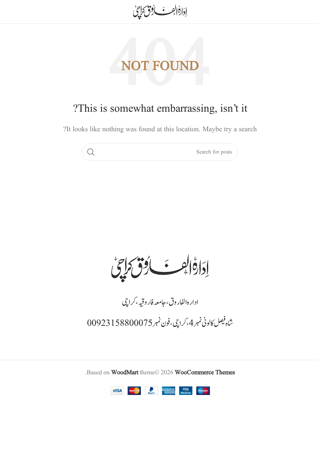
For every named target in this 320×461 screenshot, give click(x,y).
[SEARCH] (91, 152)
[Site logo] (160, 11)
